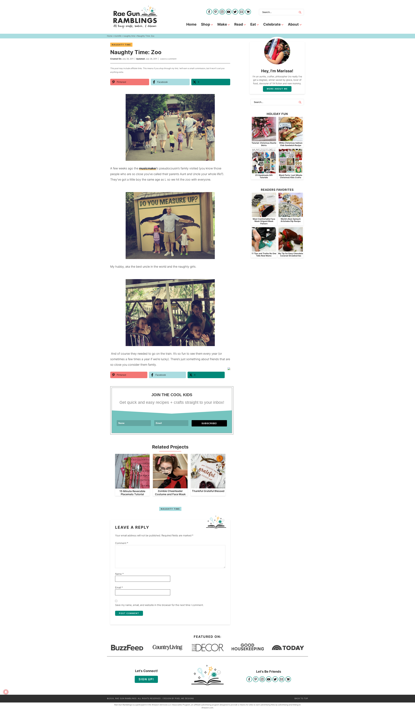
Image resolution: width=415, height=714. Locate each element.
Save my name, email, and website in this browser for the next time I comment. (159, 605)
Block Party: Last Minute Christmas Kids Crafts (290, 176)
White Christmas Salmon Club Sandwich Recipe (290, 144)
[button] (225, 99)
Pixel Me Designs (184, 698)
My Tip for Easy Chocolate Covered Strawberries (290, 254)
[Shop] (248, 12)
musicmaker (147, 168)
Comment (121, 543)
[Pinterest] (215, 12)
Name (119, 573)
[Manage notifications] (5, 692)
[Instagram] (222, 12)
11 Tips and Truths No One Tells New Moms (264, 254)
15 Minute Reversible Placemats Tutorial (132, 493)
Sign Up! (146, 679)
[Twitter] (235, 12)
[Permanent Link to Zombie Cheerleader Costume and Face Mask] (170, 486)
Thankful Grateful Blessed (208, 491)
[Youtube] (228, 12)
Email (119, 587)
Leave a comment (168, 59)
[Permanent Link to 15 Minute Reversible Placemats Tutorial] (132, 487)
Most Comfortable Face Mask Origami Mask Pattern (264, 221)
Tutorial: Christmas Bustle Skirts (264, 144)
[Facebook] (209, 12)
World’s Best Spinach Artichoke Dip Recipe (291, 220)
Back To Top (301, 698)
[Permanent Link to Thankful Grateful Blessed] (208, 486)
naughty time (121, 44)
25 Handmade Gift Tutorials (264, 176)
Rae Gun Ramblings (135, 17)
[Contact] (241, 12)
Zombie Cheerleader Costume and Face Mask (170, 492)
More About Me (277, 89)
